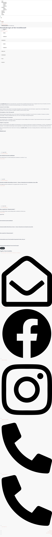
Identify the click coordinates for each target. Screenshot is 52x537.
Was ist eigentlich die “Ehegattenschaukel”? (7, 209)
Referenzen (3, 12)
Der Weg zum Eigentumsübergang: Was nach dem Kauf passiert (9, 245)
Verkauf (4, 4)
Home (2, 1)
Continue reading (2, 158)
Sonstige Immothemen (5, 24)
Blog (2, 13)
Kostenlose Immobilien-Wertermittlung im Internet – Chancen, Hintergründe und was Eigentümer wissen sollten (19, 182)
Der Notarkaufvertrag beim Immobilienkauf (7, 155)
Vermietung (5, 9)
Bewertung (4, 3)
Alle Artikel (2, 248)
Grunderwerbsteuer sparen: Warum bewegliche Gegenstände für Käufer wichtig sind (12, 239)
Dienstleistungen (4, 2)
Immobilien (3, 7)
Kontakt (3, 14)
